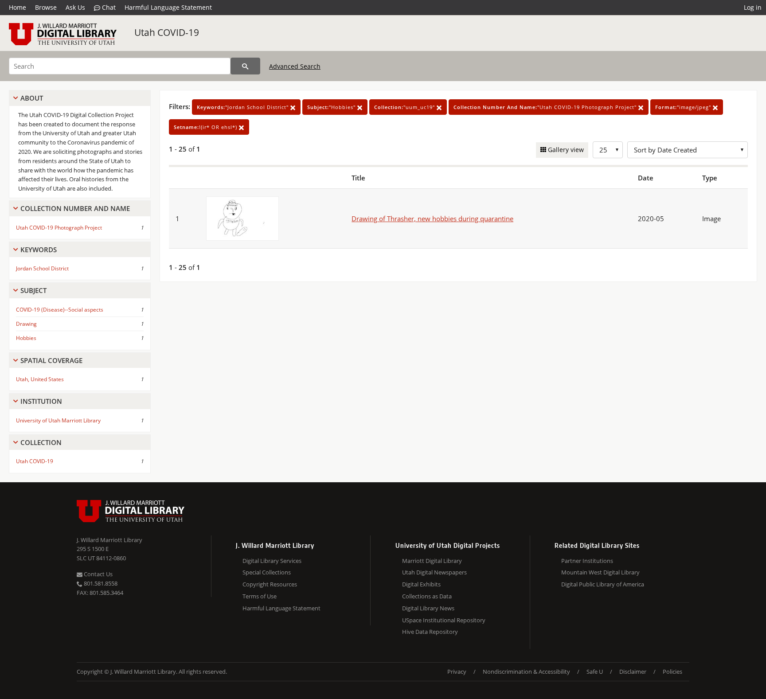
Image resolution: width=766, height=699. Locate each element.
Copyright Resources (269, 584)
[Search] (245, 66)
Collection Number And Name (75, 208)
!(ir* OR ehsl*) (206, 127)
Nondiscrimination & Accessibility (526, 672)
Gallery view (565, 149)
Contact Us (97, 574)
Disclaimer (632, 672)
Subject (33, 290)
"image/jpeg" (684, 107)
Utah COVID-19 (166, 32)
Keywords (38, 249)
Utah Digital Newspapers (434, 572)
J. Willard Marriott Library (109, 540)
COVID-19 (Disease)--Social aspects (59, 309)
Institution (41, 401)
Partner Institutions (587, 561)
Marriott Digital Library (432, 561)
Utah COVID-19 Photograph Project (59, 227)
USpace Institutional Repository (443, 620)
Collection (41, 442)
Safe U (594, 672)
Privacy (456, 672)
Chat (108, 7)
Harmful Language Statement (168, 7)
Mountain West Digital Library (600, 572)
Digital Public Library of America (602, 584)
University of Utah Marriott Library (58, 420)
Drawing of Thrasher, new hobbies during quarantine (432, 218)
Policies (672, 672)
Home (17, 7)
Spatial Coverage (51, 360)
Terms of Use (259, 596)
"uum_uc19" (405, 107)
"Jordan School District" (243, 107)
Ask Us (75, 7)
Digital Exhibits (421, 584)
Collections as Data (427, 596)
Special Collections (266, 572)
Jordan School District (42, 268)
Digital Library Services (271, 561)
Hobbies (26, 338)
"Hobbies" (332, 107)
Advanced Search (294, 66)
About (31, 98)
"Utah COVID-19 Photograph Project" (545, 107)
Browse (46, 7)
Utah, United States (40, 379)
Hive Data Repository (430, 632)
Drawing (26, 324)
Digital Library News (428, 608)
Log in (753, 7)
